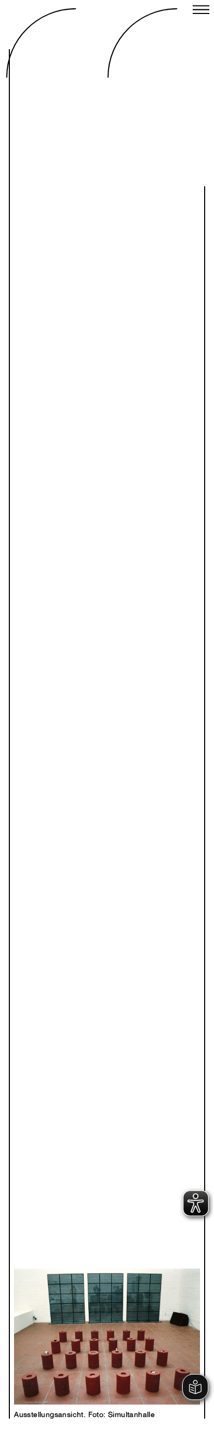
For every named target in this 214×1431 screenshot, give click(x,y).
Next (148, 1325)
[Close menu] (201, 11)
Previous (65, 1325)
